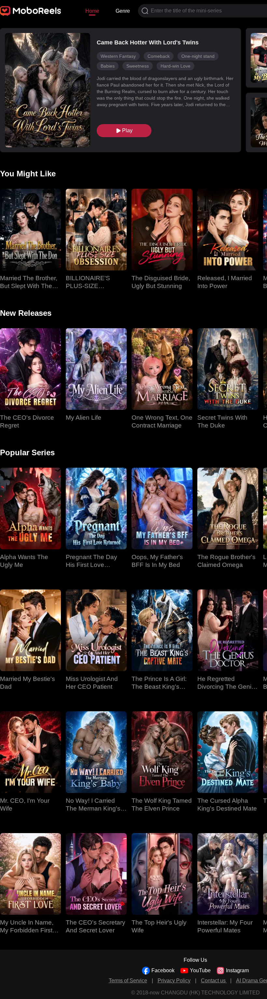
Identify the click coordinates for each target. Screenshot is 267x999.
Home (92, 11)
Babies (108, 66)
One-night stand (198, 56)
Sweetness (137, 66)
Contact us (214, 980)
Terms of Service (128, 980)
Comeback (159, 56)
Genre (123, 11)
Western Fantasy (118, 56)
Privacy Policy (174, 980)
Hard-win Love (175, 66)
